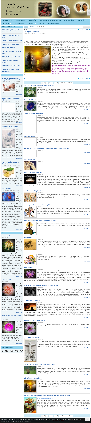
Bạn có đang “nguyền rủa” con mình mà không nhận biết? (40, 220)
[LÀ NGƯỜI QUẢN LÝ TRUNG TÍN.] (30, 179)
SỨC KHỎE (5, 75)
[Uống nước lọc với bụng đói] (8, 138)
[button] (69, 20)
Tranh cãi (26, 252)
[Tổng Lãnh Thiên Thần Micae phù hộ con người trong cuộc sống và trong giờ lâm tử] (30, 405)
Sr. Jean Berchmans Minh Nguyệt (45, 398)
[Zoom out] (27, 29)
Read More (19, 94)
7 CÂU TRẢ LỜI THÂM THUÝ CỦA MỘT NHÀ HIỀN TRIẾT (39, 85)
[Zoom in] (24, 29)
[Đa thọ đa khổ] (8, 245)
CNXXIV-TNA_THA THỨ (8, 48)
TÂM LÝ (4, 233)
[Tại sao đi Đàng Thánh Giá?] (30, 351)
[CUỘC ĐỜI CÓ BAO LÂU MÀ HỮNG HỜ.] (30, 328)
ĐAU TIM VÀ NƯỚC (7, 188)
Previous (82, 29)
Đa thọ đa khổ (6, 236)
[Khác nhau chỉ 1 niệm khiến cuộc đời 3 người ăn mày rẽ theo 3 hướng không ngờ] (30, 153)
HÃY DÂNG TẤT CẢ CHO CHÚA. (32, 301)
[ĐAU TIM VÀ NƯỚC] (8, 196)
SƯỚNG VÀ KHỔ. (28, 267)
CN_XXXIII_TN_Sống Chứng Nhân (11, 65)
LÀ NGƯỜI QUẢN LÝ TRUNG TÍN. (33, 172)
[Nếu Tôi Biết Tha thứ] (30, 142)
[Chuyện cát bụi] (30, 244)
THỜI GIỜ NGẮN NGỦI (30, 99)
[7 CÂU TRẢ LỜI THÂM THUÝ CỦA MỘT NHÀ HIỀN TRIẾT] (30, 92)
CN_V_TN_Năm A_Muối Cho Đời (11, 57)
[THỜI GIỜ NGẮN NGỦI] (30, 106)
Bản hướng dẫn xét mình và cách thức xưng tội (37, 205)
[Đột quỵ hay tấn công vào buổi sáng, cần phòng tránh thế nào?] (8, 87)
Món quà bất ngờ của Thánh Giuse (33, 113)
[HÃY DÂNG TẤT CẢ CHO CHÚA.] (30, 307)
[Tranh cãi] (30, 259)
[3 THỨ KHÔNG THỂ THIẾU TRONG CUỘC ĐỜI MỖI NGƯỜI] (30, 370)
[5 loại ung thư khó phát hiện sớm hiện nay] (8, 107)
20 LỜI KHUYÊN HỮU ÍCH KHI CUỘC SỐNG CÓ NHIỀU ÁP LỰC (41, 286)
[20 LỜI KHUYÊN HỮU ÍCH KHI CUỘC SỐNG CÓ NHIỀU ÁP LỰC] (30, 291)
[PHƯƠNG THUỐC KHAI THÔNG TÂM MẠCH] (8, 172)
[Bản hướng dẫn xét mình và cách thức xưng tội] (30, 212)
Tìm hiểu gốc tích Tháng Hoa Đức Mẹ (34, 191)
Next (87, 29)
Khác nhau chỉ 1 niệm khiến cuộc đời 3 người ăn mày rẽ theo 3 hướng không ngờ (46, 148)
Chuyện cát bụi (28, 237)
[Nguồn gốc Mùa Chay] (30, 165)
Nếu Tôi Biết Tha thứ (29, 136)
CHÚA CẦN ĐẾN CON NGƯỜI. (32, 378)
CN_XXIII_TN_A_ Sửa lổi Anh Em (11, 44)
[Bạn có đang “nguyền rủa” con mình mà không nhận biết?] (30, 228)
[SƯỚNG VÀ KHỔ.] (30, 273)
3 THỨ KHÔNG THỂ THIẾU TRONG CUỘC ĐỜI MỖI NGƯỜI (40, 364)
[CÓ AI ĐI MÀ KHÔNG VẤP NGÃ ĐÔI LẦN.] (8, 327)
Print (24, 78)
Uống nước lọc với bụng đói (10, 126)
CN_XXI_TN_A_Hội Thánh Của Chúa (12, 40)
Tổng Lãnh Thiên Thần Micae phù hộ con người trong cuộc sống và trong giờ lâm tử (47, 395)
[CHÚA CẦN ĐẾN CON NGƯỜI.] (30, 386)
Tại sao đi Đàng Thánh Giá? (31, 338)
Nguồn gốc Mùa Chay (29, 159)
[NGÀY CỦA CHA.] (8, 289)
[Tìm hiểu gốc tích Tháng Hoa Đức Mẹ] (30, 197)
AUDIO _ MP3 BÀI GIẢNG (8, 27)
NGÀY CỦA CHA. (6, 280)
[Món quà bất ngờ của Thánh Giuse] (30, 124)
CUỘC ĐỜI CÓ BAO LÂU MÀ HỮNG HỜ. (34, 321)
